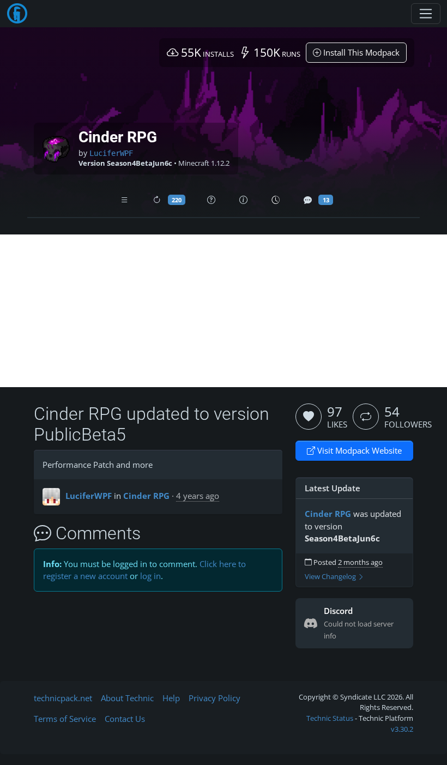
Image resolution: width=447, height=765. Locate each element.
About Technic (127, 697)
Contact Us (125, 718)
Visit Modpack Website (358, 450)
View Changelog (331, 576)
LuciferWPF (111, 153)
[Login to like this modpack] (308, 416)
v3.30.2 (402, 729)
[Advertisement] (223, 310)
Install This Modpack (360, 52)
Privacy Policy (214, 697)
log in (150, 575)
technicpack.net (63, 697)
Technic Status (329, 718)
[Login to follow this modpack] (366, 416)
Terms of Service (65, 718)
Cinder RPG (146, 495)
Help (171, 697)
